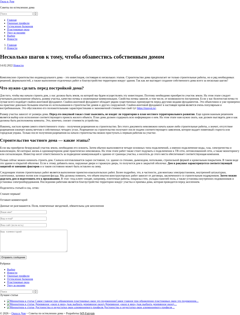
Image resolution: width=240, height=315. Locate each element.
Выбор (11, 35)
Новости (12, 38)
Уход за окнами (16, 32)
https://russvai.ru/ (146, 108)
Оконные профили (18, 23)
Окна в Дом (7, 1)
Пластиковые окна (18, 29)
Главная (12, 19)
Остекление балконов (20, 26)
